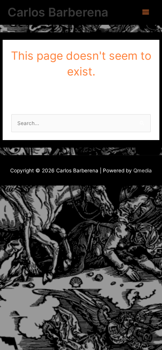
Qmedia (142, 170)
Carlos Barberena (58, 12)
